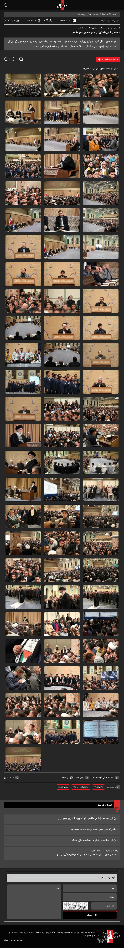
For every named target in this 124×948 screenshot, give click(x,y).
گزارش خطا (80, 777)
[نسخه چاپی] (5, 20)
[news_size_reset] (13, 59)
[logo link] (62, 5)
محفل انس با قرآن (81, 787)
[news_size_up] (6, 59)
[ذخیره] (11, 20)
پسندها (65, 777)
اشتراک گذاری (9, 777)
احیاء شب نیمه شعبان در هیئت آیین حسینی (87, 14)
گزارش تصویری (113, 20)
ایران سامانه (8, 940)
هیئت (103, 20)
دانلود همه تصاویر (109, 59)
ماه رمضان (98, 787)
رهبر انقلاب (63, 787)
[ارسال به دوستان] (17, 20)
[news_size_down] (21, 59)
